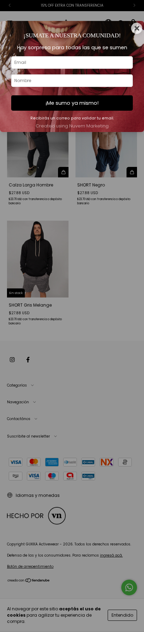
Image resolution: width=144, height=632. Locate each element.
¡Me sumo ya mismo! (72, 103)
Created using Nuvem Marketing (72, 126)
